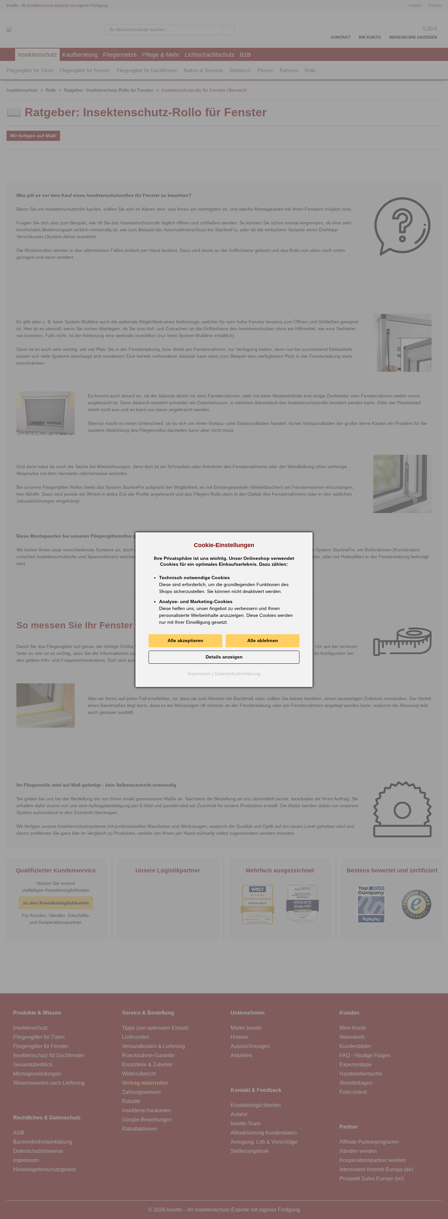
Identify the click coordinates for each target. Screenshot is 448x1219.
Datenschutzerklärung (237, 673)
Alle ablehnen (262, 640)
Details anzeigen (224, 656)
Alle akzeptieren (185, 640)
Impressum (199, 673)
